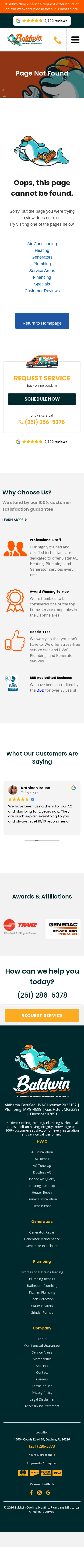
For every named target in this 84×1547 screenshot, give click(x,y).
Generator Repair (42, 1232)
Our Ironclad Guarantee (42, 1345)
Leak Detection (42, 1299)
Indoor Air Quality (42, 1179)
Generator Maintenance (42, 1239)
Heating (42, 250)
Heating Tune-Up (42, 1185)
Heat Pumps (42, 1206)
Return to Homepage (42, 323)
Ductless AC (42, 1172)
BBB (40, 690)
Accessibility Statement (42, 1406)
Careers (42, 1379)
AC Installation (42, 1152)
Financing (42, 277)
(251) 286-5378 (44, 422)
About (42, 1339)
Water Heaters (42, 1305)
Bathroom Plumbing (42, 1285)
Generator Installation (42, 1245)
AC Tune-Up (42, 1165)
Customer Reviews (42, 290)
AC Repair (42, 1159)
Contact (42, 1372)
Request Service (42, 1015)
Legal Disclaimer (42, 1399)
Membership (42, 1359)
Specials (42, 284)
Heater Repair (42, 1192)
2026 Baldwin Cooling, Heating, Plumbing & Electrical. (43, 1507)
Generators (42, 257)
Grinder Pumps (42, 1312)
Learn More (13, 519)
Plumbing (42, 264)
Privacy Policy (42, 1392)
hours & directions (41, 1454)
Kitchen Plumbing (42, 1292)
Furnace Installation (42, 1199)
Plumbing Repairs (42, 1279)
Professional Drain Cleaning (42, 1272)
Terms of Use (42, 1386)
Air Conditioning (42, 243)
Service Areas (42, 270)
